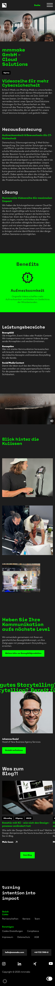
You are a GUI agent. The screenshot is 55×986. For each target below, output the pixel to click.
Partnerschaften (10, 919)
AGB (36, 937)
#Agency (19, 818)
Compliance (33, 931)
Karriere (26, 919)
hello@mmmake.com (14, 952)
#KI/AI (28, 818)
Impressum (7, 937)
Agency (6, 73)
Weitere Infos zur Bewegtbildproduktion (23, 653)
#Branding (7, 818)
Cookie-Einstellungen (12, 931)
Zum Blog (27, 855)
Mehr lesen (7, 842)
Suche (37, 5)
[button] (5, 981)
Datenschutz (23, 937)
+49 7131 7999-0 (41, 952)
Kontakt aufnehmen (14, 750)
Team (37, 919)
